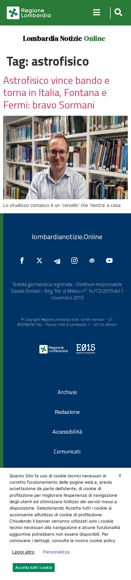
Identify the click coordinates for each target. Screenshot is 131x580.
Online (94, 38)
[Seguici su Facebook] (23, 260)
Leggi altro (23, 551)
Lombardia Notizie (52, 38)
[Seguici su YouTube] (111, 260)
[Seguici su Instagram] (76, 260)
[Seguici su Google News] (93, 260)
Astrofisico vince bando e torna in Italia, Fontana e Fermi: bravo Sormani (56, 92)
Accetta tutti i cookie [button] (33, 567)
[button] (117, 13)
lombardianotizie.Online (67, 236)
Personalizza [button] (56, 551)
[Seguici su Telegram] (58, 260)
